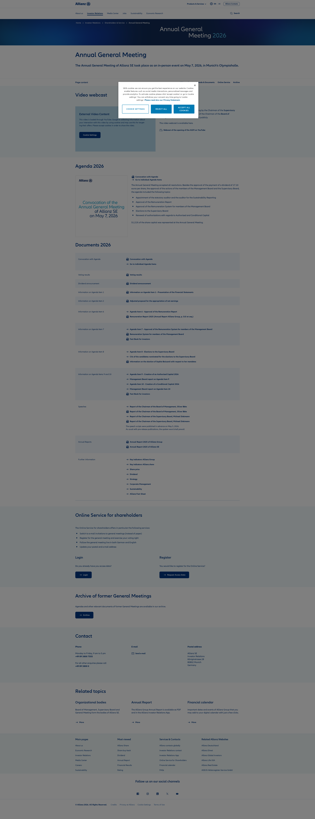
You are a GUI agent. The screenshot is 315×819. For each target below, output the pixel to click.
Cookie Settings (135, 109)
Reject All (161, 109)
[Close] (195, 85)
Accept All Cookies (184, 109)
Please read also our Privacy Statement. (162, 100)
